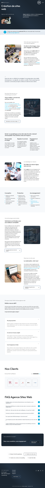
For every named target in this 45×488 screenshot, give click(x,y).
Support (14, 473)
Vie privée (29, 486)
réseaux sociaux (8, 107)
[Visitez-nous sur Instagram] (43, 471)
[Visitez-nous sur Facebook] (36, 471)
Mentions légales (24, 486)
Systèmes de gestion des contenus (30, 288)
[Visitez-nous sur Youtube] (38, 471)
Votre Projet (15, 476)
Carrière (14, 471)
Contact (14, 470)
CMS (32, 199)
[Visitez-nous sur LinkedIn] (40, 471)
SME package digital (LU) (14, 32)
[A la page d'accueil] (39, 2)
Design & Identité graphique (16, 454)
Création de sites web (31, 454)
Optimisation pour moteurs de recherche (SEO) (35, 202)
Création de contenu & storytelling (17, 457)
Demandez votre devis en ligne (12, 121)
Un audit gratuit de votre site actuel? (11, 250)
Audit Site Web (32, 457)
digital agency (5, 2)
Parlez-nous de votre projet (34, 442)
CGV (32, 486)
